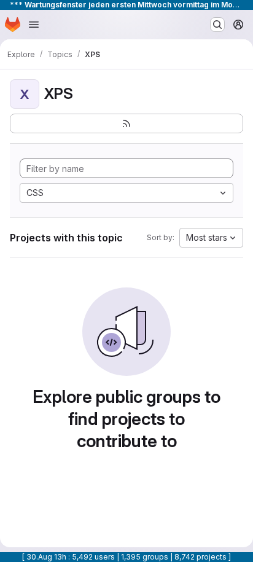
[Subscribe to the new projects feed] (126, 123)
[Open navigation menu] (34, 24)
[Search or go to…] (217, 24)
